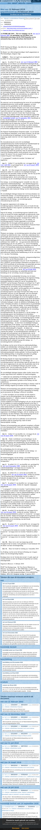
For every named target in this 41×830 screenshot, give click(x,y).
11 (10, 9)
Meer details (25, 828)
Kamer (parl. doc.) (20, 30)
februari (16, 9)
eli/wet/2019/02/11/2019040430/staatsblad (14, 26)
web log (21, 3)
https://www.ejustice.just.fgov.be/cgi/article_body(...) (20, 28)
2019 (22, 9)
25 (18, 12)
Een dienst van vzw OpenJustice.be (20, 14)
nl (34, 0)
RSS (9, 3)
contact (30, 3)
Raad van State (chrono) (9, 30)
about (14, 3)
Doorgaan (15, 828)
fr (38, 0)
